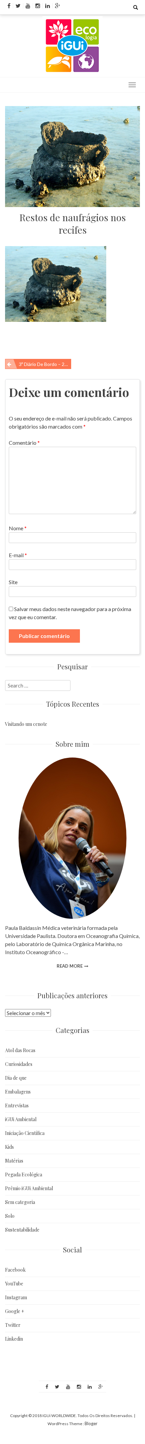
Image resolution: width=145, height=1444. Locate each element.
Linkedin (14, 1339)
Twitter (13, 1325)
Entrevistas (17, 1105)
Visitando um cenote (26, 724)
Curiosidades (18, 1064)
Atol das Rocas (20, 1050)
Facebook (15, 1270)
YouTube (14, 1283)
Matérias (14, 1160)
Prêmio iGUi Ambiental (29, 1188)
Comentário (24, 442)
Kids (9, 1147)
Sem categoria (20, 1202)
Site (13, 582)
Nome (18, 528)
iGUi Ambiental (20, 1119)
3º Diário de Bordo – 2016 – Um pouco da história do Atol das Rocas (45, 364)
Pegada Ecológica (23, 1174)
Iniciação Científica (25, 1133)
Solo (9, 1216)
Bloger (91, 1423)
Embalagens (18, 1091)
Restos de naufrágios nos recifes (73, 223)
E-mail (18, 555)
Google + (14, 1311)
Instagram (16, 1297)
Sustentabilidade (22, 1230)
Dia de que (16, 1078)
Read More (70, 966)
